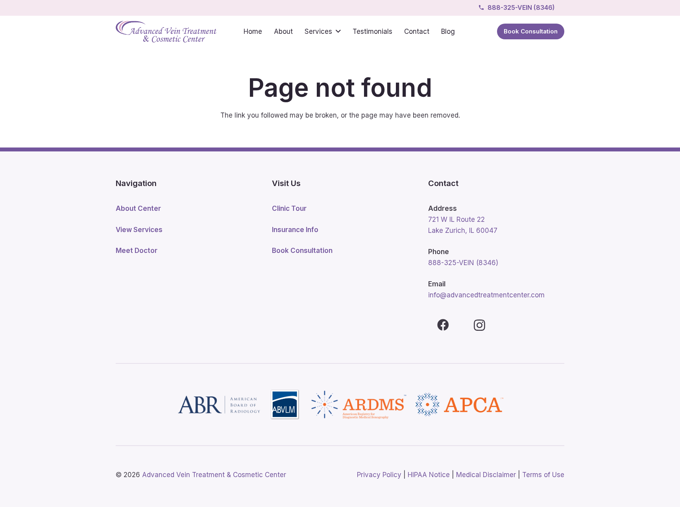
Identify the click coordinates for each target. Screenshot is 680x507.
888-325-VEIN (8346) (463, 263)
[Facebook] (443, 325)
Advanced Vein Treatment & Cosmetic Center (214, 475)
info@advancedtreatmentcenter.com (486, 295)
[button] (338, 31)
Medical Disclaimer (486, 475)
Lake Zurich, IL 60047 (462, 230)
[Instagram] (479, 325)
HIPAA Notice (429, 475)
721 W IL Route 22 (456, 219)
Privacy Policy (379, 475)
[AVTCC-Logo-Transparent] (166, 31)
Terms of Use (543, 475)
